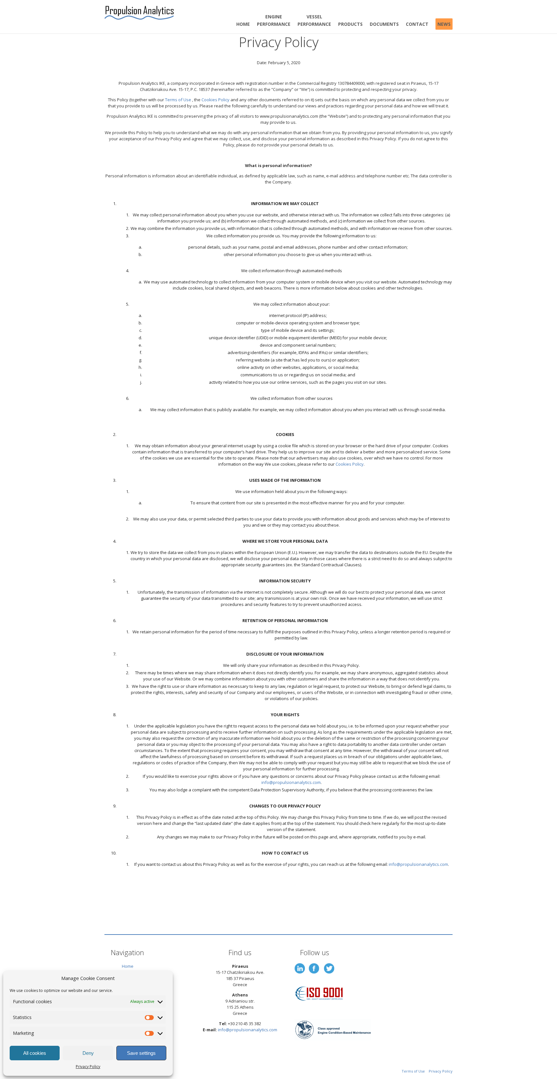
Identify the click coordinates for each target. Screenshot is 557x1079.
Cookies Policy (215, 100)
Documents (384, 24)
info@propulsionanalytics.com (291, 782)
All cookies (34, 1053)
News (444, 24)
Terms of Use (178, 100)
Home (243, 24)
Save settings (141, 1053)
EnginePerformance (273, 20)
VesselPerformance (314, 20)
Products (350, 24)
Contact (417, 24)
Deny (88, 1053)
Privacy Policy (88, 1066)
